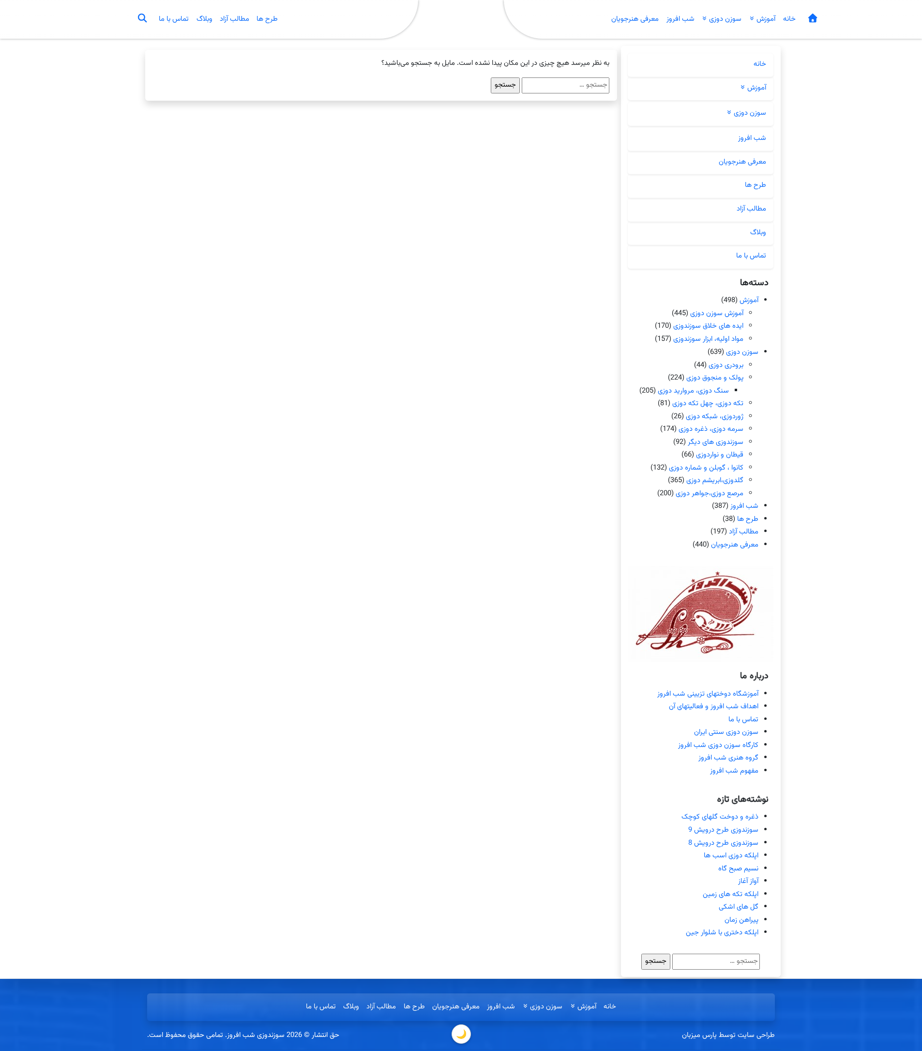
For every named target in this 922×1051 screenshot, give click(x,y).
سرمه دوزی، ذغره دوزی (711, 429)
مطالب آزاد (234, 19)
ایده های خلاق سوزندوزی (708, 326)
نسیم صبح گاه (738, 868)
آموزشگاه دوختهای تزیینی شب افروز (707, 694)
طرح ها (267, 19)
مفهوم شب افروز (734, 771)
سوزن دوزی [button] (724, 19)
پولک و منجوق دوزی (714, 377)
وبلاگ (204, 19)
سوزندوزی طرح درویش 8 (723, 843)
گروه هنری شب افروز (728, 757)
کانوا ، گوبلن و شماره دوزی (706, 467)
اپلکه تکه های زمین (730, 894)
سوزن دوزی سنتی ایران (726, 732)
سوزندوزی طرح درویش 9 (723, 830)
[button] (142, 19)
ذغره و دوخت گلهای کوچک (719, 817)
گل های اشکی (738, 907)
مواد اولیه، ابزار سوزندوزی (708, 339)
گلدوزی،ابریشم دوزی (714, 480)
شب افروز (680, 19)
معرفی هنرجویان (635, 19)
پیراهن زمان (741, 920)
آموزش (749, 300)
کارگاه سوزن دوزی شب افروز (718, 745)
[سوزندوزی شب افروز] (812, 19)
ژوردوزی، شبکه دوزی (714, 416)
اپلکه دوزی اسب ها (731, 855)
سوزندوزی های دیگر (715, 441)
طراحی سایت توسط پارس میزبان (728, 1035)
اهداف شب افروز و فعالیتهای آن (713, 706)
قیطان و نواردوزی (719, 454)
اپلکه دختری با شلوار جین (722, 932)
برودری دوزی (726, 364)
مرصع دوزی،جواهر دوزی (709, 493)
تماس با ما (174, 19)
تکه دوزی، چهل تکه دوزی (707, 403)
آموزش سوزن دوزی (716, 313)
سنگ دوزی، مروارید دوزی (693, 390)
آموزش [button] (765, 19)
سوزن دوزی (742, 352)
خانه (789, 19)
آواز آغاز (748, 881)
